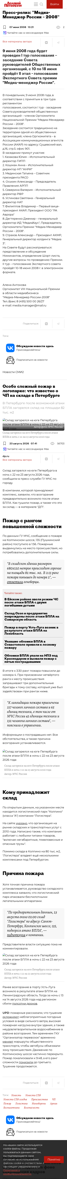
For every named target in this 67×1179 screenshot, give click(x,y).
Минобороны (39, 1103)
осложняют (11, 1017)
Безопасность (31, 1108)
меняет (8, 1041)
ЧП (53, 1099)
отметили (15, 581)
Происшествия (39, 1099)
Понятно (54, 1159)
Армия (53, 1103)
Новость (16, 1095)
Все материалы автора (17, 41)
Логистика (21, 1103)
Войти (54, 4)
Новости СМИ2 (13, 372)
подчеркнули (16, 934)
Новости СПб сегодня (15, 1099)
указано (21, 823)
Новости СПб (33, 1095)
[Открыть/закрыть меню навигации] (35, 4)
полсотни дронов (24, 1003)
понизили (26, 1062)
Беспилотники (11, 1108)
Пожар (7, 1103)
